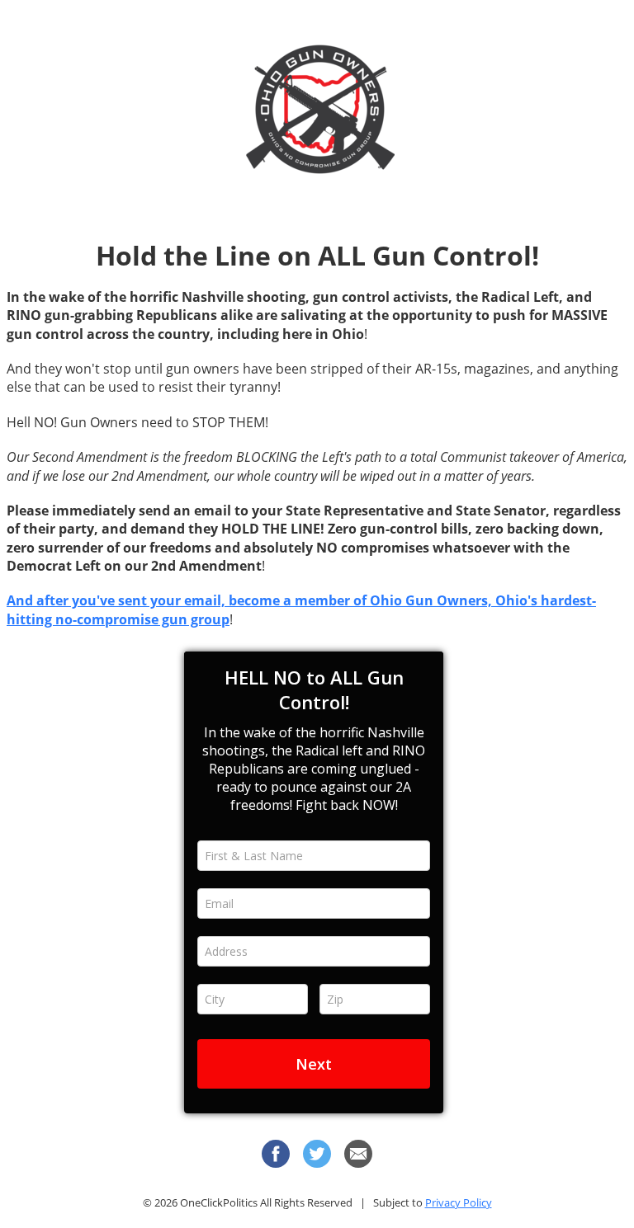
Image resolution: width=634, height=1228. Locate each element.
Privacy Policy (458, 1202)
